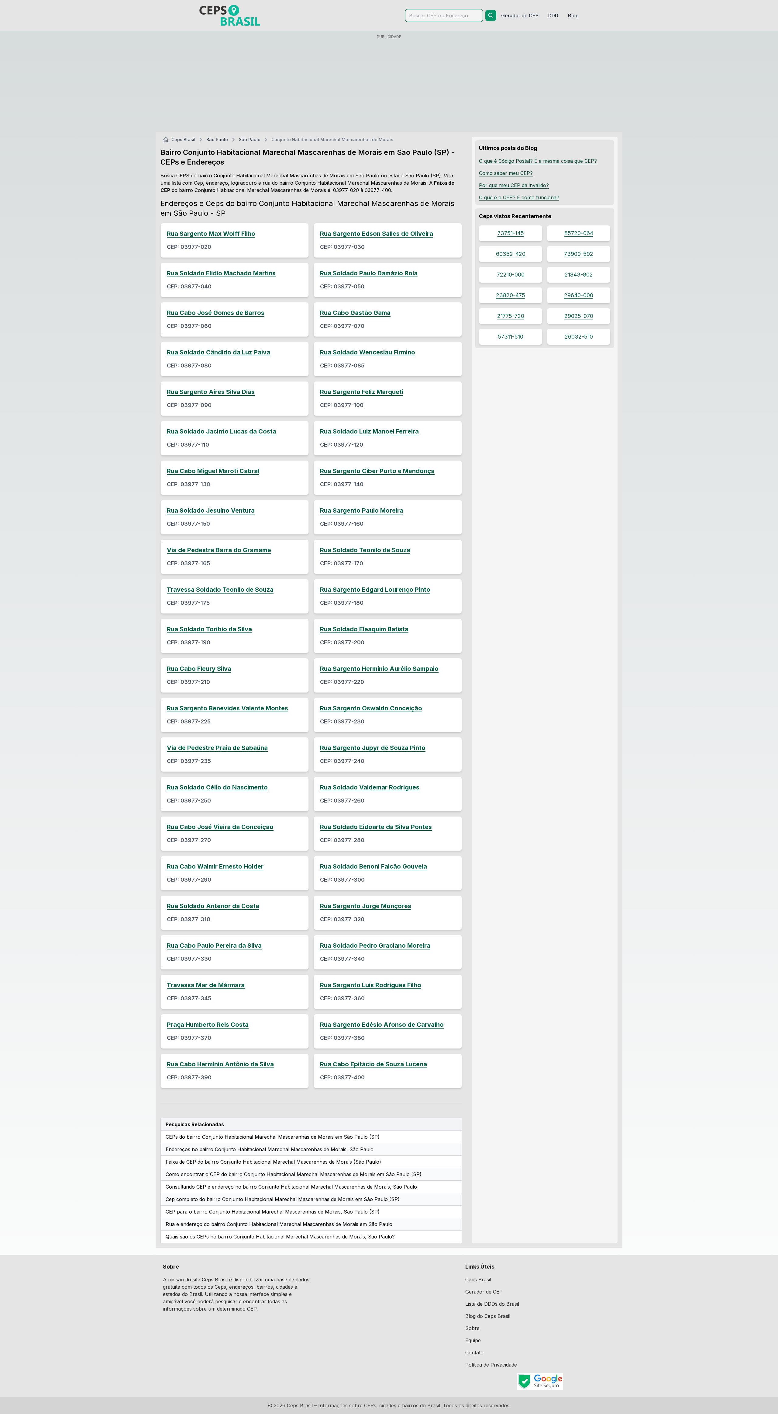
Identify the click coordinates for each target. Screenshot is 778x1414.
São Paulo (217, 139)
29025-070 (578, 316)
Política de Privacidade (491, 1365)
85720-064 (578, 233)
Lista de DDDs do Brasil (492, 1304)
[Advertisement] (389, 84)
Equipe (473, 1340)
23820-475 (510, 295)
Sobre (472, 1328)
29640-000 (578, 295)
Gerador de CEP (484, 1292)
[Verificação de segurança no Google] (540, 1381)
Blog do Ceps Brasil (487, 1316)
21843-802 (579, 274)
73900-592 (578, 254)
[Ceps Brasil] (229, 15)
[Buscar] (490, 15)
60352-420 (510, 254)
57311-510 (510, 336)
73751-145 (510, 233)
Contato (474, 1353)
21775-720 (510, 316)
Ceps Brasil (183, 139)
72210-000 (511, 274)
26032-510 (579, 336)
